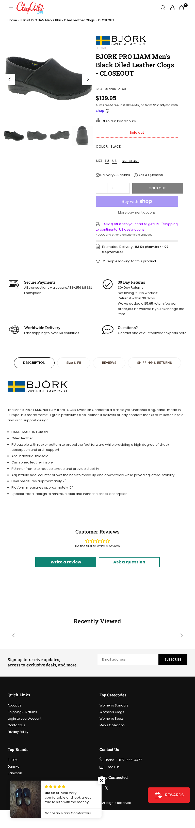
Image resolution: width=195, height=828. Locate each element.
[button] (88, 79)
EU (107, 161)
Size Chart (130, 161)
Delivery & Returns (115, 174)
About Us (14, 705)
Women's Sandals (114, 705)
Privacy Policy (18, 732)
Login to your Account (24, 718)
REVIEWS (109, 362)
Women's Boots (112, 718)
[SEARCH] (163, 7)
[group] (49, 78)
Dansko (13, 766)
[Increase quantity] (123, 188)
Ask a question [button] (129, 562)
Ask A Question (150, 174)
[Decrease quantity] (101, 188)
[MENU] (10, 7)
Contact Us (16, 725)
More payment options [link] (137, 212)
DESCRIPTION (34, 362)
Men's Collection (112, 725)
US (114, 161)
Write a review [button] (66, 562)
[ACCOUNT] (172, 7)
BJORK (101, 48)
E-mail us (112, 767)
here (183, 333)
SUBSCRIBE (173, 659)
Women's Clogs (112, 712)
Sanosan (15, 773)
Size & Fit (73, 362)
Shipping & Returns (22, 712)
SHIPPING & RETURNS (154, 362)
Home (12, 20)
